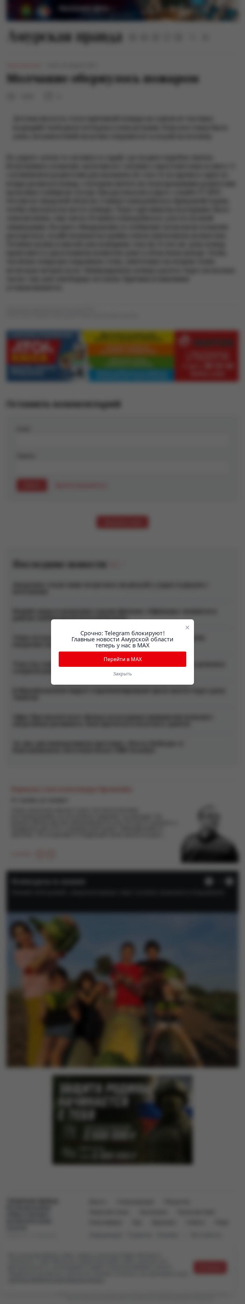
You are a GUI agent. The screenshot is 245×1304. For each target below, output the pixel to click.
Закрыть (122, 674)
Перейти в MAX (123, 659)
